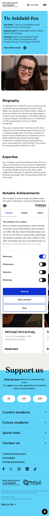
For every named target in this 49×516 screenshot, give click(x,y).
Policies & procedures (14, 462)
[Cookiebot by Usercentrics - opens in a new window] (35, 205)
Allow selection (24, 300)
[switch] (42, 264)
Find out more (12, 379)
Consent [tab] (9, 213)
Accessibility (9, 458)
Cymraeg (34, 5)
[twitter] (10, 469)
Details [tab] (24, 213)
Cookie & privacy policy (14, 454)
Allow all (24, 291)
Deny (24, 308)
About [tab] (40, 213)
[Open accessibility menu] (45, 512)
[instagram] (19, 468)
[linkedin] (27, 468)
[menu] (44, 4)
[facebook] (3, 468)
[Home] (10, 4)
